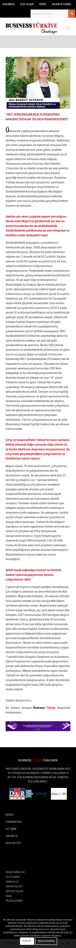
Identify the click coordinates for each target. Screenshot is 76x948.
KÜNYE (42, 4)
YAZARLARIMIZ (14, 901)
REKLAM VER (13, 843)
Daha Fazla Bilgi (46, 941)
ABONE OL (12, 836)
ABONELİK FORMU (61, 4)
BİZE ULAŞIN (27, 4)
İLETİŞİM (11, 829)
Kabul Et (27, 941)
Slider (9, 896)
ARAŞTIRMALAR (15, 872)
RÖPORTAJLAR (14, 891)
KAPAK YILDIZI (14, 886)
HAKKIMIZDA (14, 822)
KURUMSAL (8, 4)
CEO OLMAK (13, 877)
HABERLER (12, 882)
